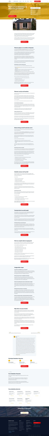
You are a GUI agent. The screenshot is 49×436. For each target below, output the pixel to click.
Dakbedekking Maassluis (21, 422)
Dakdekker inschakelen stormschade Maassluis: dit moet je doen (28, 426)
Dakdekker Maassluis (16, 1)
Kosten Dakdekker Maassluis (12, 5)
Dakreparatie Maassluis (21, 427)
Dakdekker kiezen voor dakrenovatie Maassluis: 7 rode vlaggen (29, 423)
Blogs (28, 1)
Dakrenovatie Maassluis (21, 426)
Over (23, 1)
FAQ (25, 1)
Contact (31, 1)
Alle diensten (20, 430)
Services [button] (20, 1)
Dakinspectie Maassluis (21, 423)
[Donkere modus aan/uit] (47, 1)
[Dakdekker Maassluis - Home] (9, 1)
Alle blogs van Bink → (18, 354)
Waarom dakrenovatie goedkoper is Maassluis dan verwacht (28, 429)
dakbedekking (18, 67)
